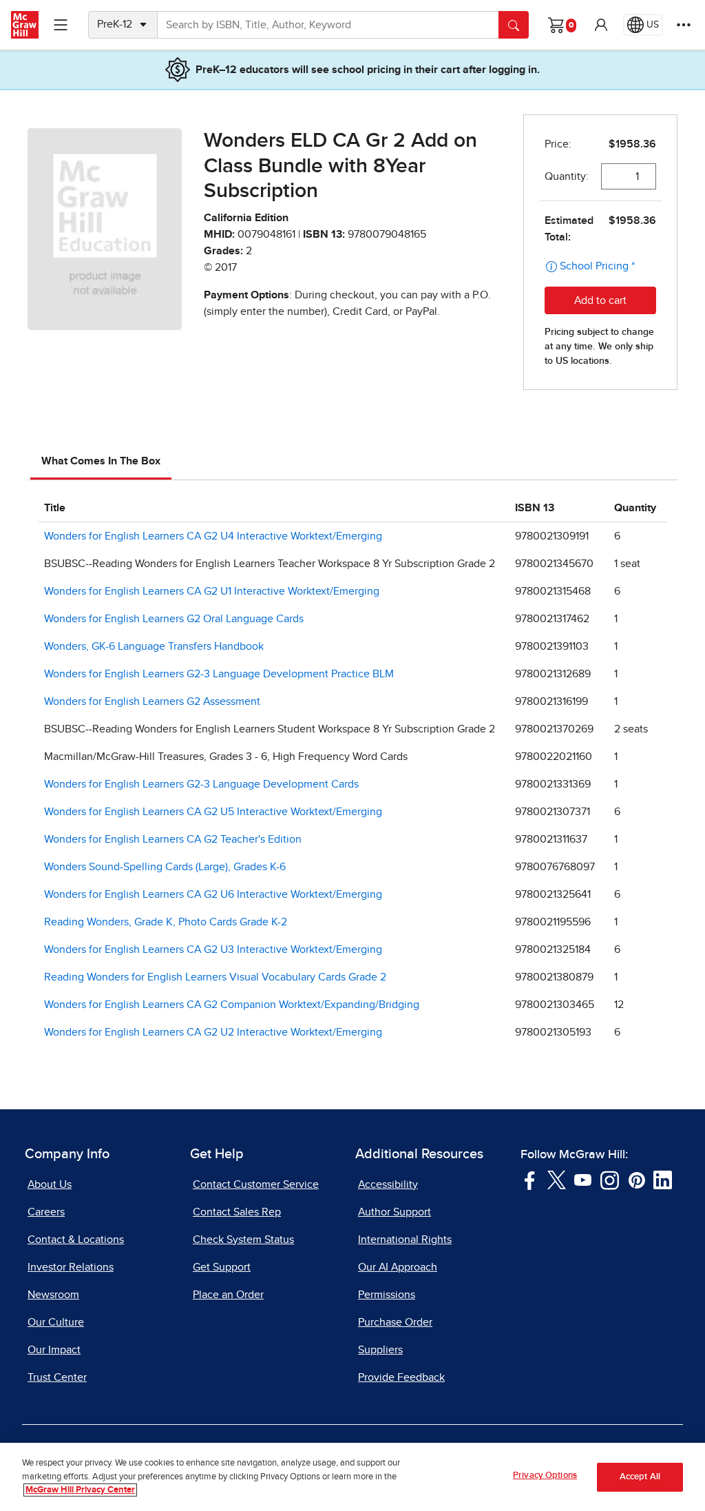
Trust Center (57, 1377)
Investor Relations (71, 1267)
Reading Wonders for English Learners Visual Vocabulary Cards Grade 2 (215, 977)
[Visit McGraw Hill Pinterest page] (636, 1178)
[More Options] (683, 24)
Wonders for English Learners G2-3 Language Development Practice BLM (219, 673)
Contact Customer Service (256, 1184)
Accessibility (388, 1184)
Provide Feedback (401, 1377)
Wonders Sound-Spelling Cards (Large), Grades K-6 (165, 866)
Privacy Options (545, 1475)
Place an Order (228, 1294)
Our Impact (54, 1349)
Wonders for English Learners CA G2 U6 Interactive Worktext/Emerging (213, 894)
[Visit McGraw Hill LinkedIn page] (662, 1178)
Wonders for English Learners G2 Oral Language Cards (174, 618)
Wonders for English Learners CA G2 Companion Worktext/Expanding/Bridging (231, 1004)
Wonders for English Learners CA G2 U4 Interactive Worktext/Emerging (213, 536)
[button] (601, 24)
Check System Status (243, 1239)
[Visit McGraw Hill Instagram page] (609, 1178)
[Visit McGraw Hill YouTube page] (583, 1178)
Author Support (394, 1211)
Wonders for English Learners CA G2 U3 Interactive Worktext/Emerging (213, 949)
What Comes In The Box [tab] (100, 460)
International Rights (405, 1239)
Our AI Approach (397, 1267)
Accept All (640, 1476)
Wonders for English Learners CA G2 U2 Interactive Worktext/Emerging (213, 1032)
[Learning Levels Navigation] (61, 25)
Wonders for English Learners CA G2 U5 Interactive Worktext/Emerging (213, 811)
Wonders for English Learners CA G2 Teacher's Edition (173, 839)
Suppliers (380, 1349)
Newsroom (53, 1294)
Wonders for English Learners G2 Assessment (152, 701)
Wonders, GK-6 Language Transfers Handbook (154, 646)
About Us (50, 1184)
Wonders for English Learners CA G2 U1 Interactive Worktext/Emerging (211, 591)
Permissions (386, 1294)
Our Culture (56, 1322)
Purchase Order (395, 1322)
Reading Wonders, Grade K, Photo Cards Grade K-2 (165, 921)
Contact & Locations (76, 1239)
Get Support (222, 1267)
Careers (46, 1211)
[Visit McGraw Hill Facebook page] (529, 1178)
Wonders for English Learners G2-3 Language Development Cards (201, 784)
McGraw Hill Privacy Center (80, 1490)
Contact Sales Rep (237, 1211)
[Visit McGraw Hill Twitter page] (556, 1178)
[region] (352, 1477)
